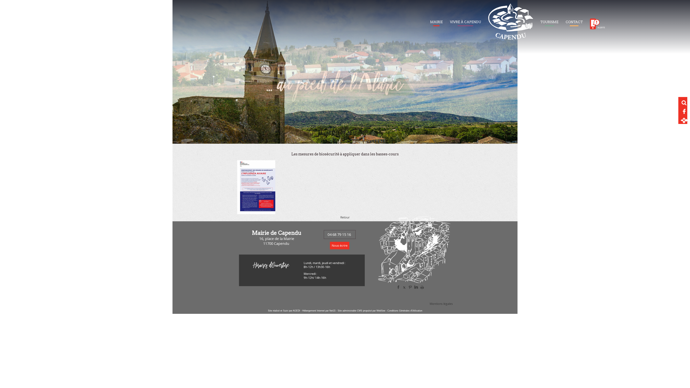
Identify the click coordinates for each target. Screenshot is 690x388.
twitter (404, 287)
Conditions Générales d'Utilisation (404, 310)
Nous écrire (340, 246)
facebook (398, 287)
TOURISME (549, 22)
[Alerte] (597, 24)
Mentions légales (441, 304)
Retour (345, 217)
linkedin (416, 287)
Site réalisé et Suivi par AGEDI (284, 310)
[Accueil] (511, 24)
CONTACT (574, 22)
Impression (422, 287)
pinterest (410, 287)
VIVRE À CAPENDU (465, 22)
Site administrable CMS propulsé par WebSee (361, 310)
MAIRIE (436, 22)
